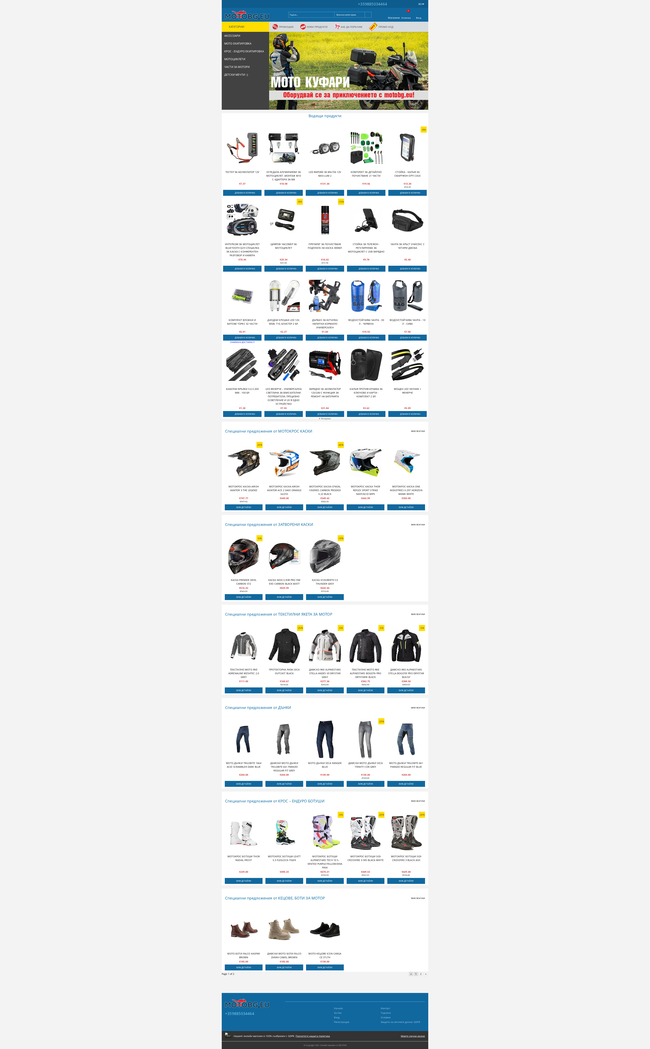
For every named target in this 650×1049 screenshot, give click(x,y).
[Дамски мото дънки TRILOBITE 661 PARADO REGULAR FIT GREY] (284, 739)
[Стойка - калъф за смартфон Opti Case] (407, 148)
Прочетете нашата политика (313, 1036)
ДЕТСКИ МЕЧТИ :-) (236, 75)
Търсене (386, 1012)
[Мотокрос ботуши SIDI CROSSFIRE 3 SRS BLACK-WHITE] (365, 833)
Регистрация (341, 1022)
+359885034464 (372, 3)
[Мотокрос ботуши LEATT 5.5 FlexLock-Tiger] (284, 833)
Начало (338, 1008)
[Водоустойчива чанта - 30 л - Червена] (366, 296)
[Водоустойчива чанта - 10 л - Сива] (407, 296)
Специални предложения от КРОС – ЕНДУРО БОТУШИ (274, 800)
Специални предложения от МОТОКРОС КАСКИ (268, 431)
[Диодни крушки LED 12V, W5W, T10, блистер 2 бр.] (283, 296)
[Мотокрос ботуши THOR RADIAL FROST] (244, 833)
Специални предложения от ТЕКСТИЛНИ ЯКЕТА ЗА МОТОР (278, 614)
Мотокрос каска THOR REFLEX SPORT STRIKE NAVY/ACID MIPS (365, 490)
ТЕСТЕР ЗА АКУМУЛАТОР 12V (242, 172)
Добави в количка (245, 192)
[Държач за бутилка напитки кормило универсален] (325, 296)
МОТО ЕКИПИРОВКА (237, 43)
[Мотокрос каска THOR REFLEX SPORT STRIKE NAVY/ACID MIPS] (365, 463)
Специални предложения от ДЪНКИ (258, 707)
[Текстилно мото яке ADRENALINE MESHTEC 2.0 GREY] (244, 646)
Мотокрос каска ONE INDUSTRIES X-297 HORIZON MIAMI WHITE (406, 490)
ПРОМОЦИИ (286, 26)
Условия (386, 1017)
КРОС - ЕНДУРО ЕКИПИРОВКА (244, 51)
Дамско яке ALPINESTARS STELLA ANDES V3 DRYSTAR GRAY (325, 673)
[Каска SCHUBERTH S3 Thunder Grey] (325, 556)
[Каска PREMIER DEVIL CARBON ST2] (244, 556)
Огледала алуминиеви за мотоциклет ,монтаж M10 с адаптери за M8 (283, 175)
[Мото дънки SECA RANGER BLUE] (325, 739)
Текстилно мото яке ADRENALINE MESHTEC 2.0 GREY (243, 673)
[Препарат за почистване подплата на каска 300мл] (325, 220)
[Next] (423, 72)
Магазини (394, 17)
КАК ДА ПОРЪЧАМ (351, 26)
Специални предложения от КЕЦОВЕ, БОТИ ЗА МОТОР (275, 897)
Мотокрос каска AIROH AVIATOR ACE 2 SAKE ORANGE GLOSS (284, 490)
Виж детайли (243, 507)
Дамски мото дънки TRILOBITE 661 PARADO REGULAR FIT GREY (284, 766)
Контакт (385, 1008)
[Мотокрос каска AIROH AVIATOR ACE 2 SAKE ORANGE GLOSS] (284, 463)
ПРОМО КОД (385, 26)
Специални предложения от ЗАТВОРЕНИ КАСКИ (269, 524)
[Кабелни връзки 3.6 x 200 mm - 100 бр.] (242, 364)
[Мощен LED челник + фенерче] (407, 364)
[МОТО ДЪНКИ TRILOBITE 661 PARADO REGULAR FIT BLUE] (406, 739)
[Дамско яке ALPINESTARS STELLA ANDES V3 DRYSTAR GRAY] (325, 646)
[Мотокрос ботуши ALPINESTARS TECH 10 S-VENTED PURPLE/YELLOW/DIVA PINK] (325, 833)
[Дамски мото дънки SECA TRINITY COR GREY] (365, 739)
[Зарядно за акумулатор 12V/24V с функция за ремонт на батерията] (325, 364)
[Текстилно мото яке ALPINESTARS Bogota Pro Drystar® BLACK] (365, 646)
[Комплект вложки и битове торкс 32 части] (242, 296)
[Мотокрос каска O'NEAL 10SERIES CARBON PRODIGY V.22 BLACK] (325, 463)
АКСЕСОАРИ (232, 36)
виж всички (418, 431)
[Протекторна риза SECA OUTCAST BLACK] (284, 646)
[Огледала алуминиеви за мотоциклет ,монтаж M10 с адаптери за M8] (283, 148)
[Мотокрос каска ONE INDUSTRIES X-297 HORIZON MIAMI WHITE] (406, 463)
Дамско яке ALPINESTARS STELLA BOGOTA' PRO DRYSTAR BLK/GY (406, 673)
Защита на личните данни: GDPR (400, 1022)
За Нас (338, 1012)
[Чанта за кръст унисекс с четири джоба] (407, 220)
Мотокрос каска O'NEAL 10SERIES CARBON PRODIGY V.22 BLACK (325, 490)
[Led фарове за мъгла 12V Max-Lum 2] (325, 148)
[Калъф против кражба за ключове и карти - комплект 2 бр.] (366, 364)
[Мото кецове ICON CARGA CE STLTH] (325, 930)
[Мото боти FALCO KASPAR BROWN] (244, 930)
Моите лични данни (413, 1036)
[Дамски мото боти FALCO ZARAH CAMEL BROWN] (284, 930)
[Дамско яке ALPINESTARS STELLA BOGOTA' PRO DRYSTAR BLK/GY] (406, 646)
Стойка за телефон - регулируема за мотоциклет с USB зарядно (366, 248)
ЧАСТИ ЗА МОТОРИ (237, 67)
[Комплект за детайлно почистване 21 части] (366, 148)
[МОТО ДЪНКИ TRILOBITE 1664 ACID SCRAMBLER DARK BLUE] (244, 739)
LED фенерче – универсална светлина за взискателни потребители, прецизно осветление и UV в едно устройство (284, 396)
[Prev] (274, 72)
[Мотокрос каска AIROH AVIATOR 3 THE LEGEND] (244, 463)
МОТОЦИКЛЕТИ (234, 59)
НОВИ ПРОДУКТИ (317, 26)
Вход (418, 17)
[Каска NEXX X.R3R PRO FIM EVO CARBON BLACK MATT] (284, 556)
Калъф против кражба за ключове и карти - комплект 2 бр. (366, 392)
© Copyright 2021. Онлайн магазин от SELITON (325, 1045)
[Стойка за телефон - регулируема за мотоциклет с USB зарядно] (366, 220)
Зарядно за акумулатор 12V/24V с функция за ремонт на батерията (325, 392)
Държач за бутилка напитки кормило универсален (325, 323)
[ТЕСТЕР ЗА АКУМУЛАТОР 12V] (242, 148)
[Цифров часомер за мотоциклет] (283, 220)
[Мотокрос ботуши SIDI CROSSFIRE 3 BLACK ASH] (406, 833)
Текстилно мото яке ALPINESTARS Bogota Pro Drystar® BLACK (365, 673)
